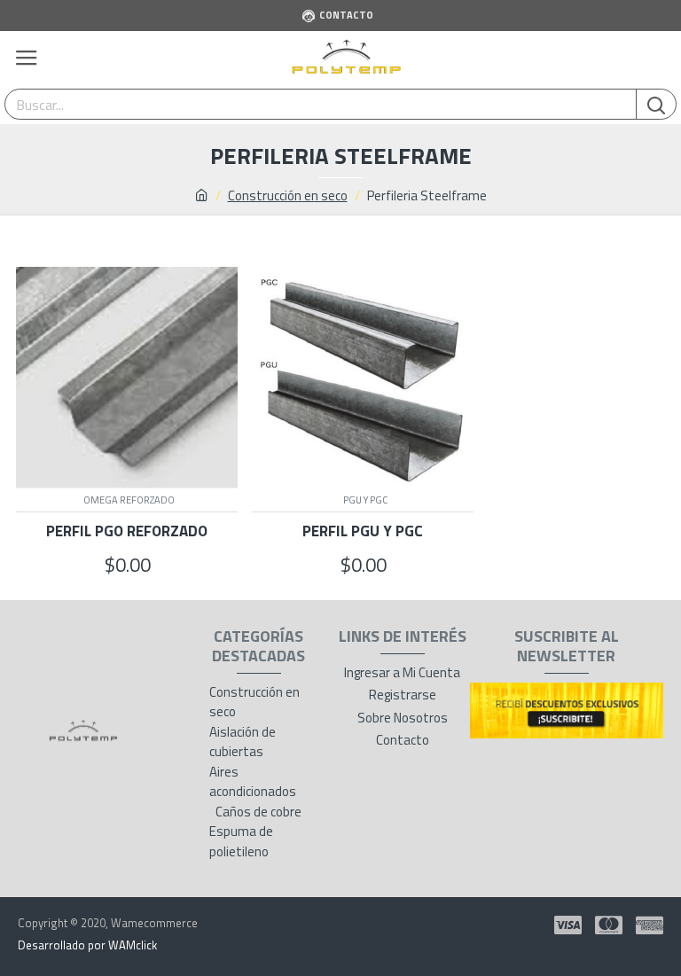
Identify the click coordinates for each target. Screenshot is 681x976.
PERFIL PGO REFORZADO (126, 531)
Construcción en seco (288, 196)
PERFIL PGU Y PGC (362, 531)
